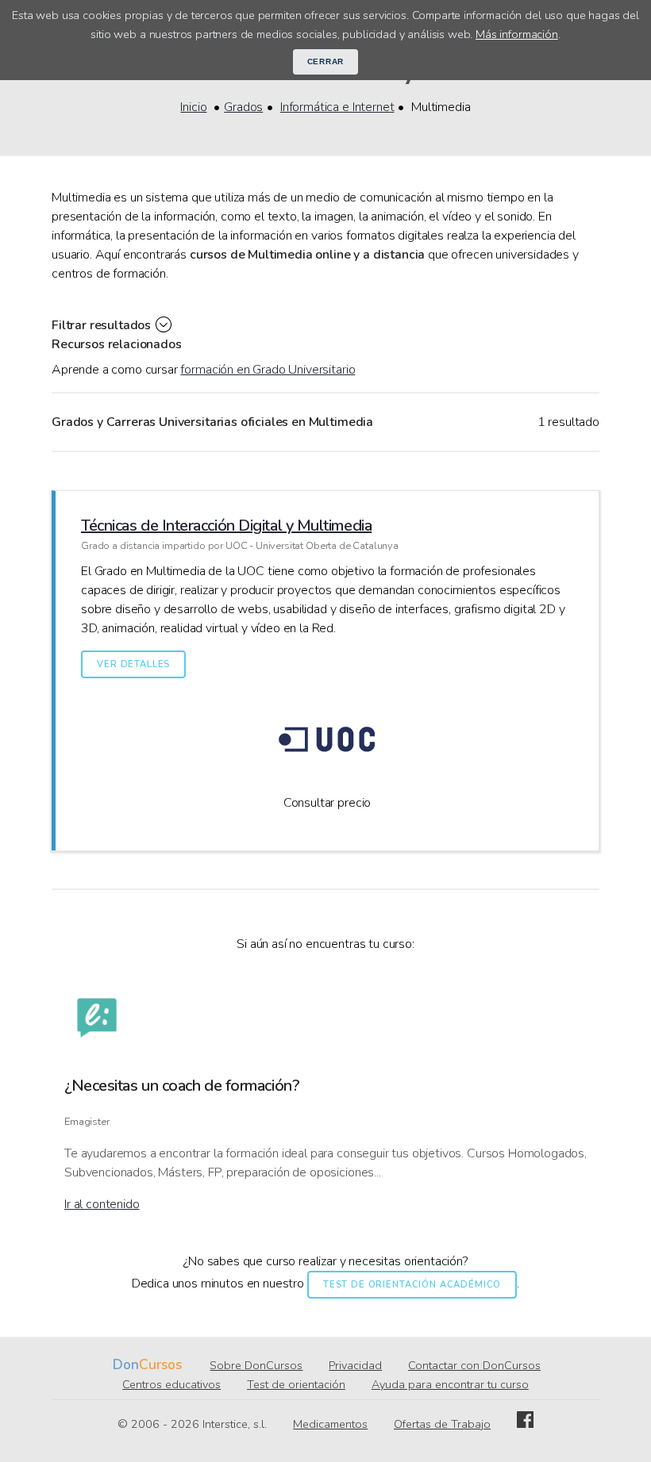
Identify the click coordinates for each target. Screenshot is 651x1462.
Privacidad (355, 1365)
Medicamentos (330, 1424)
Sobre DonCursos (256, 1365)
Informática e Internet (337, 107)
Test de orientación (296, 1384)
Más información (517, 34)
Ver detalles (133, 664)
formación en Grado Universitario (267, 369)
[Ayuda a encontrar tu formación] (97, 1020)
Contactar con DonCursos (474, 1365)
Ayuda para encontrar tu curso (450, 1384)
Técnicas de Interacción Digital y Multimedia (226, 525)
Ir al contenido (102, 1204)
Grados (243, 107)
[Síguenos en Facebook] (525, 1424)
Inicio (193, 107)
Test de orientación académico (412, 1285)
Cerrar (326, 61)
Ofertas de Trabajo (442, 1424)
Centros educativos (171, 1384)
